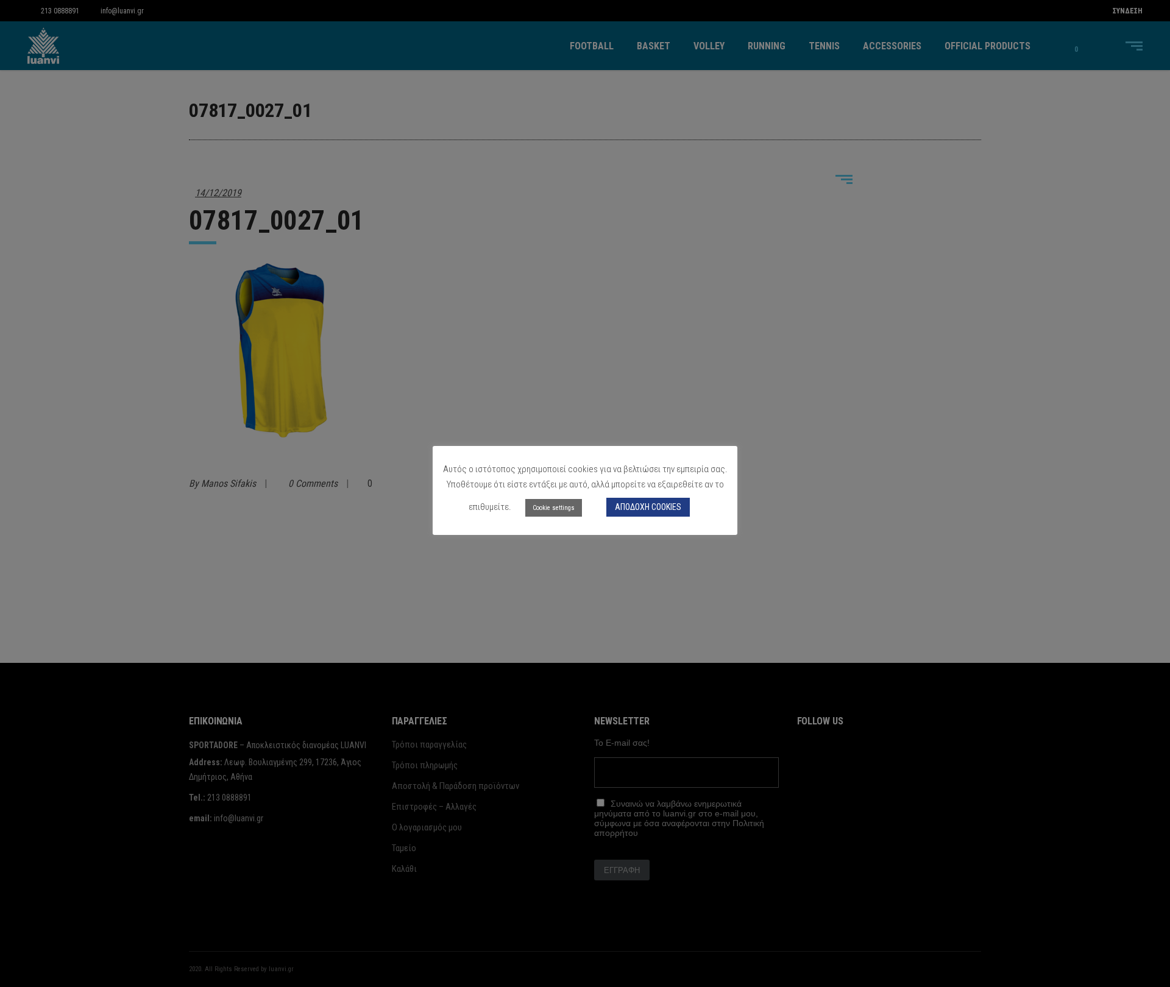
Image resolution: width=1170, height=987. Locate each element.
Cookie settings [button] (554, 508)
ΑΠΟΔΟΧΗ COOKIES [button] (648, 507)
